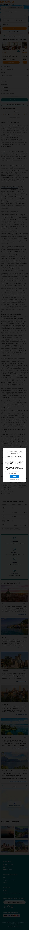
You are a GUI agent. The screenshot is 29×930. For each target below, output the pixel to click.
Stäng (14, 476)
